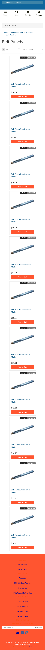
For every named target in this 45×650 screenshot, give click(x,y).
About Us (22, 578)
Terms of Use (23, 601)
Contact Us (22, 588)
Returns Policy (22, 611)
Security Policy (22, 616)
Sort (18, 49)
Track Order (22, 570)
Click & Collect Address (22, 583)
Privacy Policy (22, 606)
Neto (30, 647)
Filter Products (10, 26)
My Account (22, 565)
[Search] (3, 2)
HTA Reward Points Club (22, 593)
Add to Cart (22, 96)
